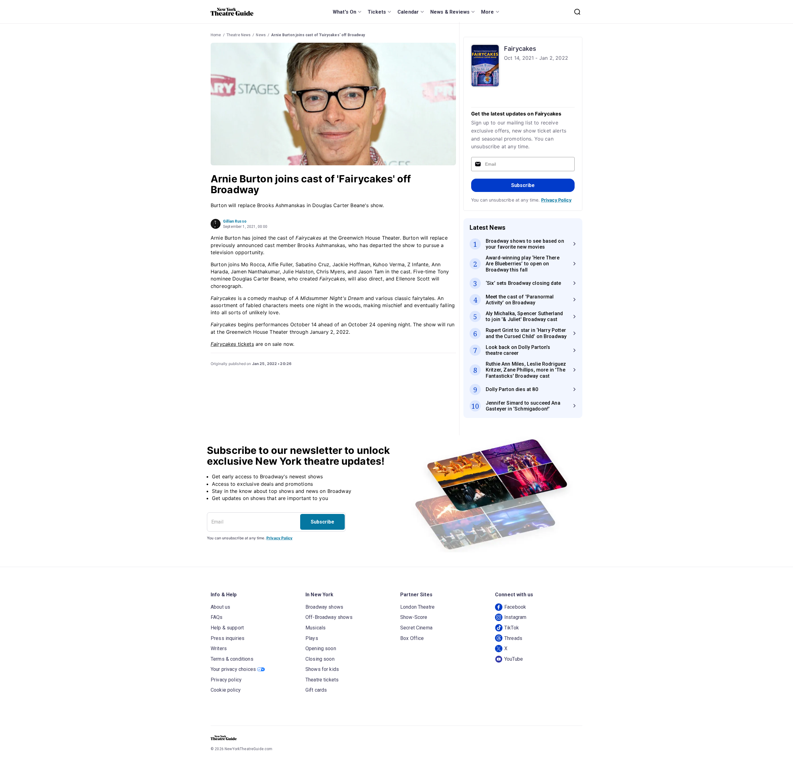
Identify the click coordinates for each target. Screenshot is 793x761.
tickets (232, 344)
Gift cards (316, 690)
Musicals (315, 628)
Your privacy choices (233, 669)
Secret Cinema (416, 628)
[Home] (232, 12)
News (261, 35)
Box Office (412, 638)
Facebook (515, 607)
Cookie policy (226, 690)
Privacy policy (226, 680)
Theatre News (238, 35)
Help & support (227, 628)
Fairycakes (520, 48)
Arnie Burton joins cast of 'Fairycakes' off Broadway (318, 35)
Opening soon (320, 648)
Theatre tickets (322, 680)
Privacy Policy (556, 199)
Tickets (377, 12)
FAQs (217, 617)
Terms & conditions (232, 659)
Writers (219, 648)
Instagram (515, 617)
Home (216, 35)
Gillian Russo (235, 221)
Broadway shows (324, 607)
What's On (344, 12)
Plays (311, 638)
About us (220, 607)
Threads (513, 638)
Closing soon (320, 659)
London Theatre (417, 607)
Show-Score (413, 617)
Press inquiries (227, 638)
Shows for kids (322, 669)
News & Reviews (450, 12)
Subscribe (523, 185)
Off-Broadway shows (329, 617)
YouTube (513, 659)
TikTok (511, 628)
